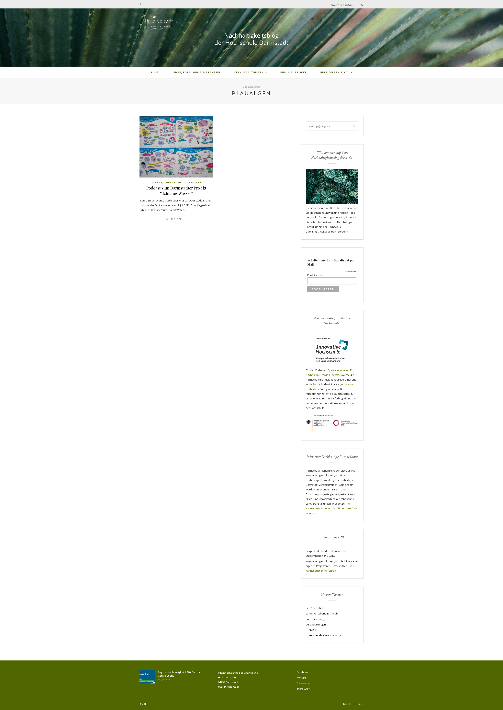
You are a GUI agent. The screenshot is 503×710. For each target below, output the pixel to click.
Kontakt (301, 677)
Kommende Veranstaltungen (326, 635)
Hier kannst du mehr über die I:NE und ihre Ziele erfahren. (331, 508)
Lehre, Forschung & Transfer (196, 72)
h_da (152, 704)
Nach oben (352, 704)
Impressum (303, 688)
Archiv (312, 630)
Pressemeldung (315, 619)
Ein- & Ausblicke (293, 72)
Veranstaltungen (249, 72)
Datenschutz (304, 683)
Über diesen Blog (334, 72)
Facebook (302, 672)
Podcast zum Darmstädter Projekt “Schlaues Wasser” (176, 190)
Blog (155, 72)
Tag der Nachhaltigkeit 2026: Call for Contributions (179, 673)
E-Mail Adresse (315, 275)
